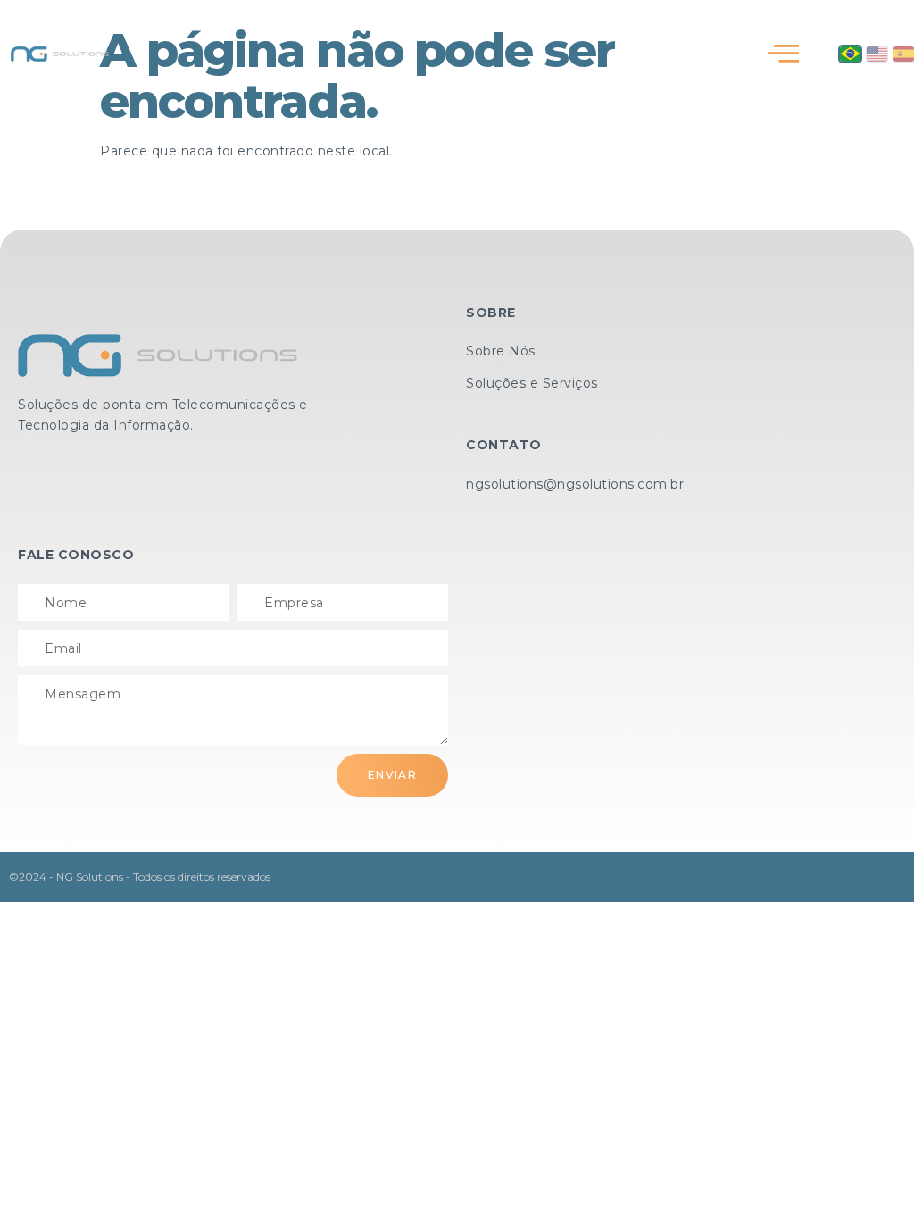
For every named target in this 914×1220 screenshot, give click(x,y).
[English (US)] (877, 54)
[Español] (903, 54)
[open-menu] (783, 54)
